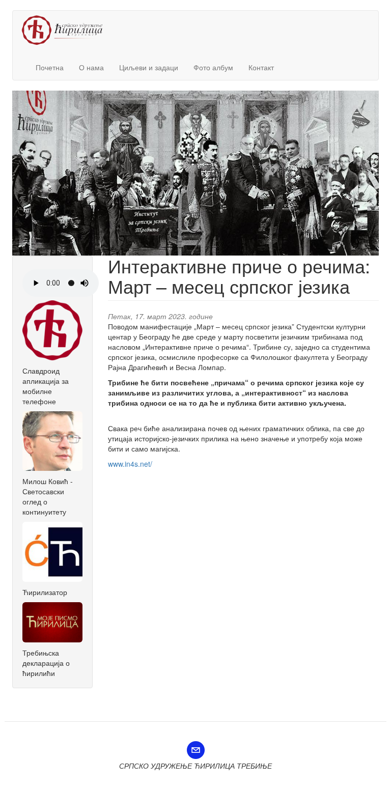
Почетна (50, 67)
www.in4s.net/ (130, 464)
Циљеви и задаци (148, 67)
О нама (91, 67)
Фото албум (213, 67)
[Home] (65, 30)
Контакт (261, 67)
